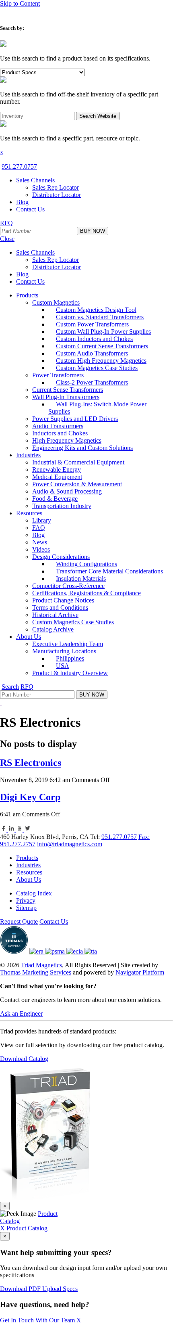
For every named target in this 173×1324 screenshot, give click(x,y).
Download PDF (21, 1288)
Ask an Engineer (21, 1013)
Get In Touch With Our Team (37, 1320)
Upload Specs (60, 1288)
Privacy (25, 900)
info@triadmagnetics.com (69, 844)
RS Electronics (30, 762)
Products (27, 857)
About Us (28, 879)
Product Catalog (26, 1228)
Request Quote (19, 921)
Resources (29, 872)
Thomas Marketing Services (35, 972)
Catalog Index (34, 893)
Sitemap (26, 907)
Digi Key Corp (30, 797)
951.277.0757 (19, 166)
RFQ (6, 223)
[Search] (3, 44)
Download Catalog (24, 1058)
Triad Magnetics (41, 965)
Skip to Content (20, 3)
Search (10, 686)
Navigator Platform (139, 972)
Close (7, 238)
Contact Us (53, 921)
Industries (28, 865)
